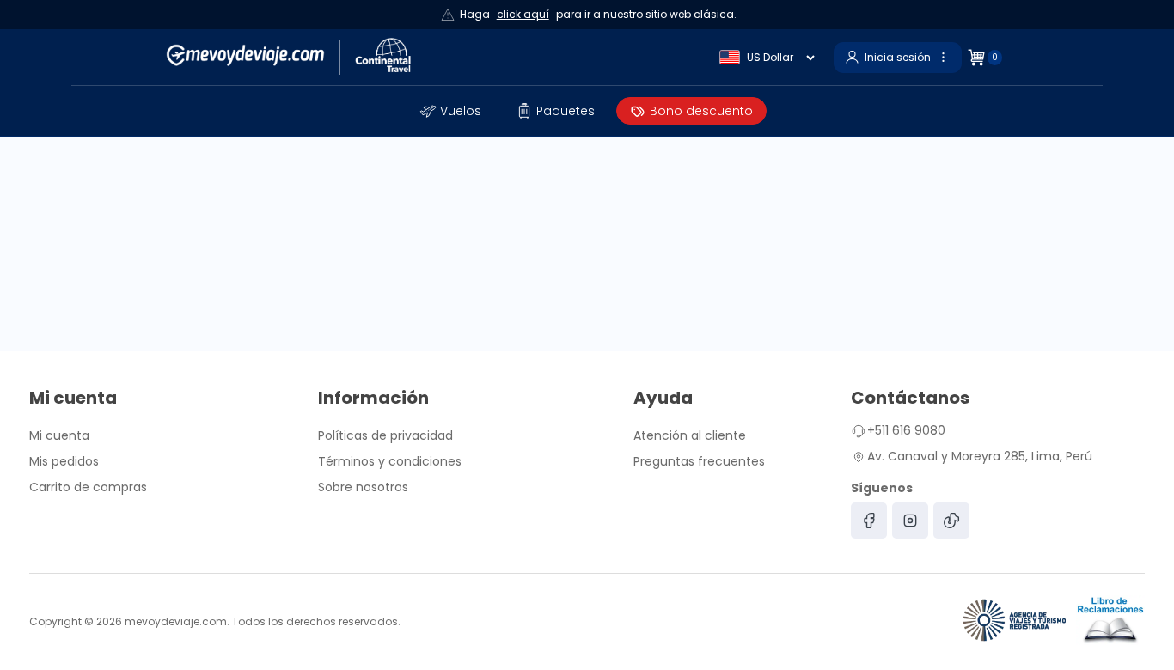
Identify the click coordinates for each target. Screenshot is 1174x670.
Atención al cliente (689, 435)
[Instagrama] (910, 520)
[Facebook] (869, 520)
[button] (450, 111)
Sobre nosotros (363, 487)
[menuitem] (450, 111)
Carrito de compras (88, 487)
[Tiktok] (951, 520)
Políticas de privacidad (385, 435)
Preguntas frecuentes (699, 461)
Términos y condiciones (390, 461)
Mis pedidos (64, 461)
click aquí (523, 14)
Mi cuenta (59, 435)
